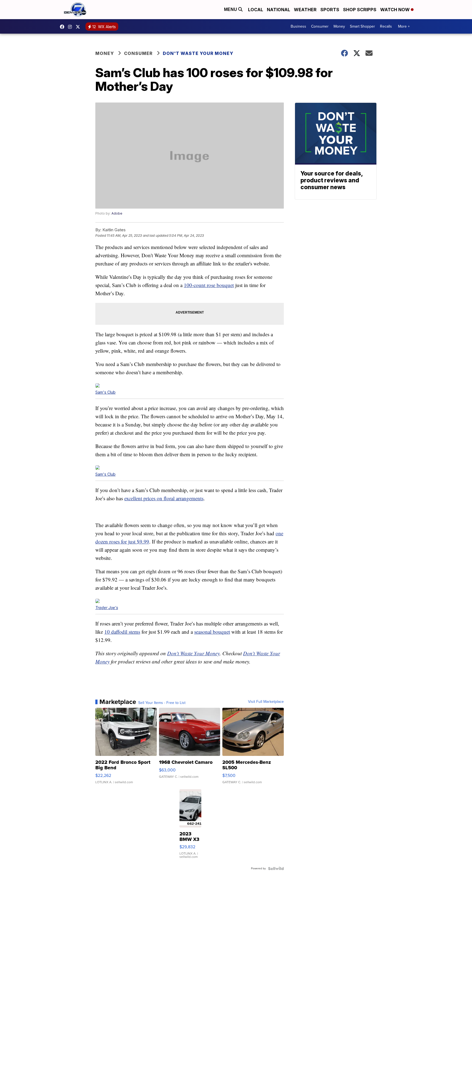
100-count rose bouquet (209, 285)
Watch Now (395, 9)
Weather (305, 9)
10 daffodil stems (122, 631)
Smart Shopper (362, 26)
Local (255, 9)
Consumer (320, 26)
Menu (231, 9)
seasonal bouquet (212, 631)
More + (404, 26)
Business (298, 26)
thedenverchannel (71, 27)
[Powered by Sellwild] (276, 868)
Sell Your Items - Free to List (161, 703)
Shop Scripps (359, 9)
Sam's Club (105, 392)
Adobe (116, 213)
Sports (329, 9)
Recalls (386, 26)
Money (339, 26)
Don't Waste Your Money (198, 53)
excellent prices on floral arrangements (163, 498)
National (278, 9)
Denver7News (63, 27)
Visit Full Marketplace (266, 702)
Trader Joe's (106, 607)
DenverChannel (79, 27)
